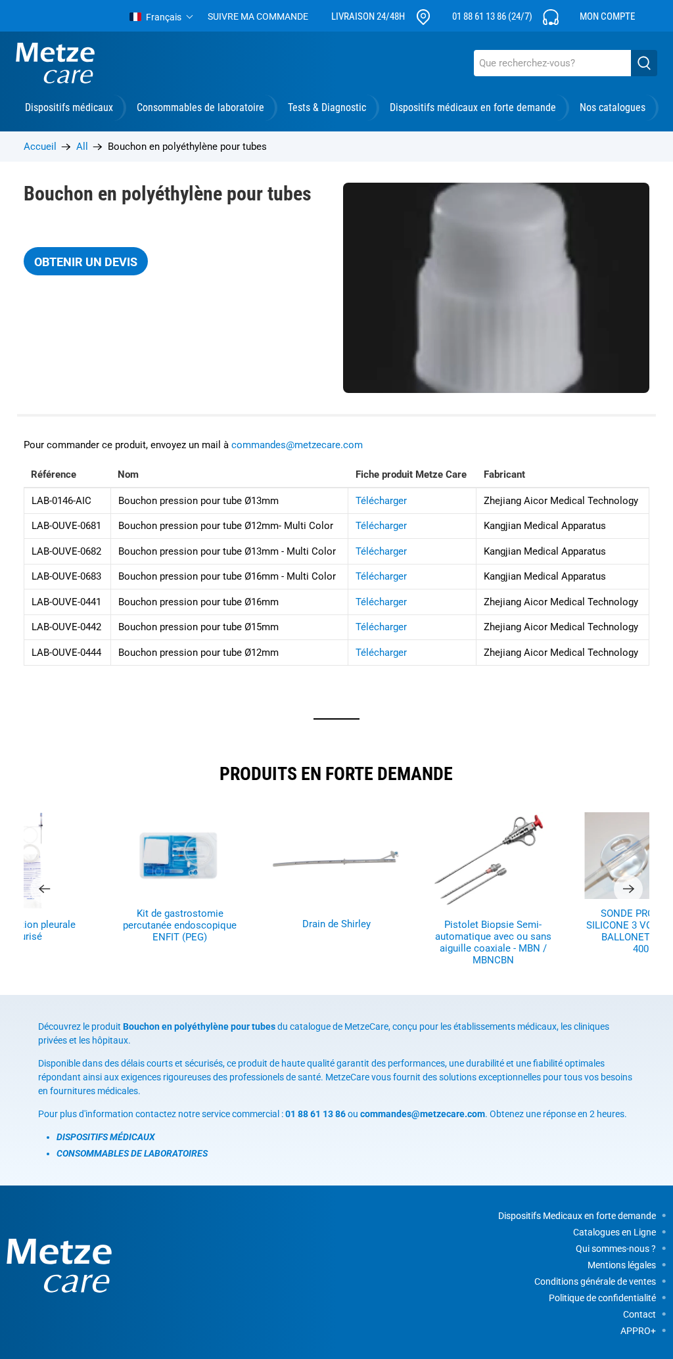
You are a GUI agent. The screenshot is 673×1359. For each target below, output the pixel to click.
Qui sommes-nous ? (616, 1248)
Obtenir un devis (85, 262)
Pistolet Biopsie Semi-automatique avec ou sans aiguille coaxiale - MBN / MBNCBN (493, 942)
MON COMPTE (607, 16)
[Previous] (44, 889)
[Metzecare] (55, 63)
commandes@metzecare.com (297, 445)
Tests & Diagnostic (327, 107)
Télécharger (381, 501)
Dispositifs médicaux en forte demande (473, 107)
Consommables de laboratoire (200, 107)
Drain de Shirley (336, 924)
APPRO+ (638, 1330)
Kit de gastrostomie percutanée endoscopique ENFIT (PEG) (180, 925)
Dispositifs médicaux (69, 107)
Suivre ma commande (258, 16)
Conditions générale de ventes (595, 1281)
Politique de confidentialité (602, 1298)
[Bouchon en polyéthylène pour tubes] (496, 288)
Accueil (40, 147)
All (82, 147)
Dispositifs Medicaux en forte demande (577, 1215)
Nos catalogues (612, 107)
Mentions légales (622, 1265)
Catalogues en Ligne (614, 1232)
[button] (161, 17)
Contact (639, 1314)
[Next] (628, 889)
